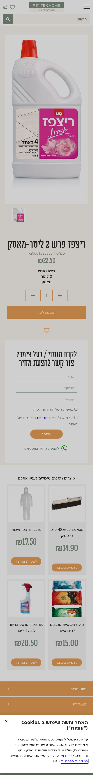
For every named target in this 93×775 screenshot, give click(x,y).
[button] (6, 721)
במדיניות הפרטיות (74, 761)
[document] (46, 387)
